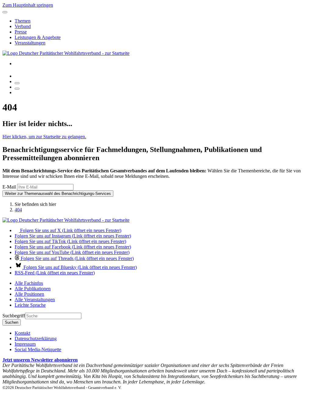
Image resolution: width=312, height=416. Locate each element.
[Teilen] (17, 89)
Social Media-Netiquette (38, 349)
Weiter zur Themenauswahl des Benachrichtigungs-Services (58, 193)
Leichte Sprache (30, 305)
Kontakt (22, 333)
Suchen (11, 322)
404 (18, 209)
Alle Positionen (29, 294)
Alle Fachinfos (29, 283)
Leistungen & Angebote (38, 37)
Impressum (25, 344)
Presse (21, 31)
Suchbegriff (13, 315)
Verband (23, 26)
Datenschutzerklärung (36, 338)
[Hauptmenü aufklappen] (4, 12)
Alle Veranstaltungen (35, 299)
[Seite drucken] (17, 83)
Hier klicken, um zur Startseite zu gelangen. (44, 136)
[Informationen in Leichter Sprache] (18, 76)
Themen (22, 20)
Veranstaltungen (30, 42)
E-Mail (9, 186)
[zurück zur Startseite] (65, 53)
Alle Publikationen (33, 288)
